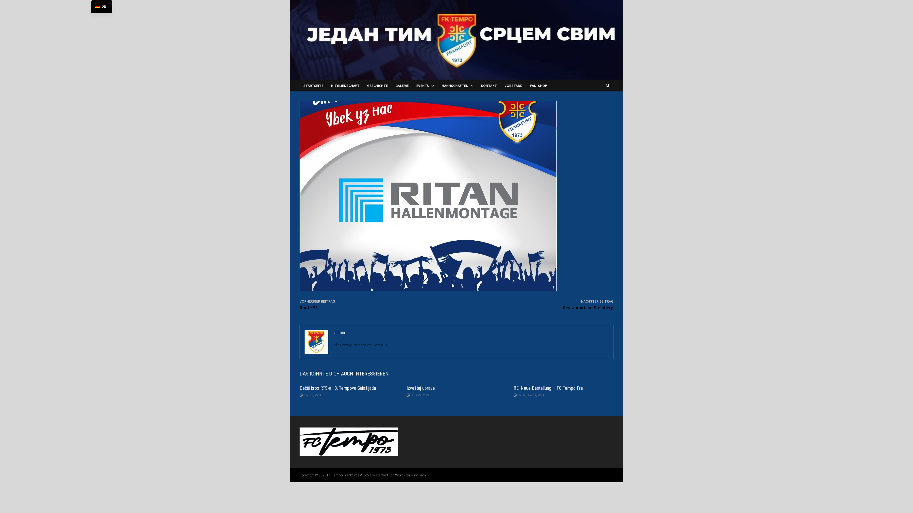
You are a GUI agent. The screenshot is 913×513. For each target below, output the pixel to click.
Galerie (402, 85)
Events (422, 85)
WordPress (403, 475)
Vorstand (514, 85)
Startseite (313, 85)
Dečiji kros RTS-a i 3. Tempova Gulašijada (338, 388)
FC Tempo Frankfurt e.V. (344, 475)
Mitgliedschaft (345, 85)
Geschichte (377, 85)
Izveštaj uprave (421, 388)
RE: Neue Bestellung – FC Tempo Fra (548, 388)
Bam (422, 475)
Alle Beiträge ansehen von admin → (360, 344)
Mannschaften (455, 85)
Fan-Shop (538, 85)
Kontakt (489, 85)
